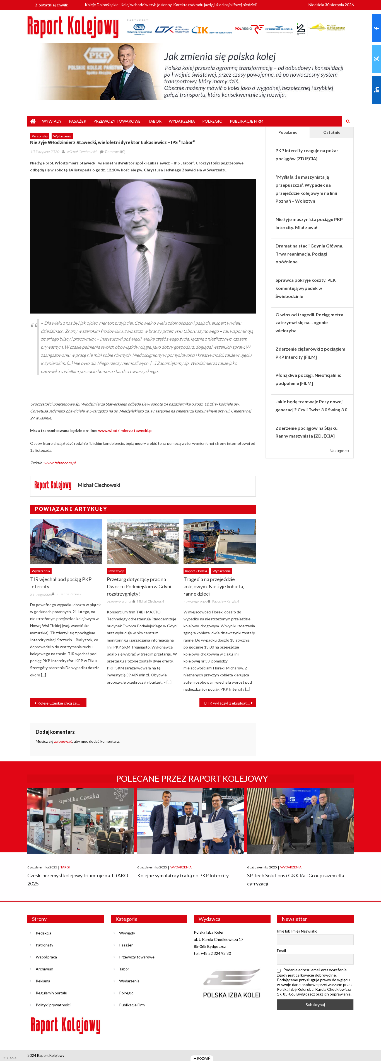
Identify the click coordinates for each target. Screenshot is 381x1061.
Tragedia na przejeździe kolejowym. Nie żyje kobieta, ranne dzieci (214, 586)
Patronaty (44, 945)
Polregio (212, 121)
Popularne (287, 132)
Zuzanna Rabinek (68, 594)
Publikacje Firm (246, 121)
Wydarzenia (182, 121)
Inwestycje (116, 571)
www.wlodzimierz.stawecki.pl (125, 430)
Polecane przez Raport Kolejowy (192, 778)
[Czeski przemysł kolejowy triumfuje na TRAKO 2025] (80, 821)
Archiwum (44, 969)
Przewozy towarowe (117, 121)
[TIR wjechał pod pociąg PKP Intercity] (66, 541)
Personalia (40, 136)
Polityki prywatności (53, 1004)
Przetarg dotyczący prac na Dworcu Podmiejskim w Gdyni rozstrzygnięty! (139, 586)
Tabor (154, 121)
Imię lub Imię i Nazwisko (297, 931)
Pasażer (77, 121)
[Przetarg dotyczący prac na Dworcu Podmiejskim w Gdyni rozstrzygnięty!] (143, 541)
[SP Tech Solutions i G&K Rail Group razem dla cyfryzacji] (300, 821)
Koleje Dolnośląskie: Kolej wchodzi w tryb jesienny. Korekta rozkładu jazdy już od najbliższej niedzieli (171, 4)
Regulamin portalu (51, 992)
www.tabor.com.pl (60, 462)
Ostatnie (331, 132)
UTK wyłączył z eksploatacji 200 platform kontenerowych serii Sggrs (230, 703)
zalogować (63, 741)
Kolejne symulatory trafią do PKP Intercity (183, 875)
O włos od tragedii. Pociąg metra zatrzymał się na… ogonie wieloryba (309, 322)
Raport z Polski (196, 571)
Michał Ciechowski (81, 151)
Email (281, 950)
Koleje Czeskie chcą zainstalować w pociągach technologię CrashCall (61, 703)
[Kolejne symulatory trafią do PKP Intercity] (190, 821)
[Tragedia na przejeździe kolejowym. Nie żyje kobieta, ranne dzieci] (220, 541)
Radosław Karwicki (225, 601)
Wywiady (52, 121)
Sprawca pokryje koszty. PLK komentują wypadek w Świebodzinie (306, 288)
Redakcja (43, 933)
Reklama (43, 981)
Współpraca (46, 957)
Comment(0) (115, 151)
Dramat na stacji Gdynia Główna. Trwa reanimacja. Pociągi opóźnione (309, 253)
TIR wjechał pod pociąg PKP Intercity (60, 582)
